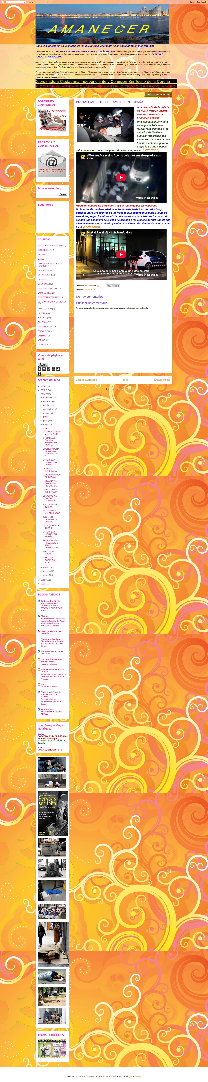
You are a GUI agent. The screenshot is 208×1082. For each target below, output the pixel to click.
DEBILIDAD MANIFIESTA (50, 469)
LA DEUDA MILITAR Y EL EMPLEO (52, 433)
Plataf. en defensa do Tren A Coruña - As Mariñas (51, 694)
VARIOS (41, 340)
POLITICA (42, 322)
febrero (46, 571)
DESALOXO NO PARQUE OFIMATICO (50, 498)
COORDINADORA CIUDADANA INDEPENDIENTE (51, 452)
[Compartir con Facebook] (115, 285)
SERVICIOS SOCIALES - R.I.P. (49, 560)
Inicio (125, 380)
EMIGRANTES (44, 293)
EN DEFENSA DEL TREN (49, 297)
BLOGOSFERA (44, 250)
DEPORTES (43, 270)
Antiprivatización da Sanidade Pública (50, 602)
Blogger (138, 1076)
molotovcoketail (109, 1076)
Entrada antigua (162, 380)
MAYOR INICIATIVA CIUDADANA (51, 476)
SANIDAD (42, 336)
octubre (47, 405)
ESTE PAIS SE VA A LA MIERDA (52, 302)
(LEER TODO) (151, 150)
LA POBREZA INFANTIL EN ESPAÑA (50, 462)
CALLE (41, 259)
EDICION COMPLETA (47, 288)
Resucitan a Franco (49, 664)
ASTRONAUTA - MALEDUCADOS (51, 512)
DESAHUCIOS (44, 275)
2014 (43, 394)
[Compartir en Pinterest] (118, 285)
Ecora (43, 684)
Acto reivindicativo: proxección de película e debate (51, 701)
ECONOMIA (43, 284)
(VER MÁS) (62, 77)
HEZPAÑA (42, 313)
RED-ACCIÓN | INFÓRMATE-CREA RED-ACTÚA (52, 711)
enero (46, 575)
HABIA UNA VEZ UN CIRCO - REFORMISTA (50, 483)
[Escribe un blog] (110, 285)
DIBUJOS (42, 279)
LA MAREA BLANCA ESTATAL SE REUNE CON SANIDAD (52, 608)
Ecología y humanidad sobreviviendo (51, 660)
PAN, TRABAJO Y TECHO (51, 505)
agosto (46, 413)
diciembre (48, 397)
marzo (46, 567)
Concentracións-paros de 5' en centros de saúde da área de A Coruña (53, 676)
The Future (45, 654)
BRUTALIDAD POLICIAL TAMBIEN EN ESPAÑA (50, 441)
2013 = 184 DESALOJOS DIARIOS (50, 519)
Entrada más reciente (86, 380)
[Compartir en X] (113, 285)
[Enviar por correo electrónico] (107, 285)
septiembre (48, 409)
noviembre (48, 401)
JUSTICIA (42, 318)
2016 (43, 386)
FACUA (44, 616)
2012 (43, 584)
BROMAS (42, 254)
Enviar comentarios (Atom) (129, 389)
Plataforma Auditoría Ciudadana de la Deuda (52, 640)
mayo (46, 424)
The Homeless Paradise (52, 651)
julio (45, 417)
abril (45, 428)
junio (45, 420)
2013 (43, 580)
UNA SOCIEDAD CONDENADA (50, 490)
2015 (43, 390)
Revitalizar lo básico (49, 687)
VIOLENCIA (90, 289)
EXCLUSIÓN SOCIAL (48, 552)
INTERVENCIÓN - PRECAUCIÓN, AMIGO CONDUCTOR (51, 544)
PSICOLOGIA (44, 331)
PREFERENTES (45, 327)
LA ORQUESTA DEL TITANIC (52, 526)
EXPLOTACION (45, 309)
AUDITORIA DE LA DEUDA (50, 245)
